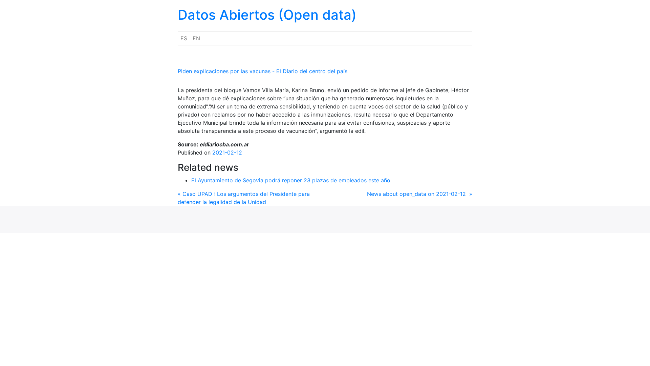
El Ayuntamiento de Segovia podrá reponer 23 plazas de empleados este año (290, 180)
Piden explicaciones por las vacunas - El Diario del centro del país (262, 71)
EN (196, 38)
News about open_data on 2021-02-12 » (419, 193)
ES (183, 38)
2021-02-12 (227, 152)
